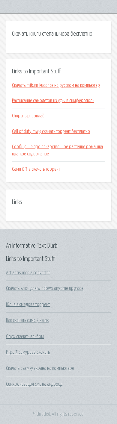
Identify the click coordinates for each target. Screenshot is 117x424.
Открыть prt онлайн (29, 115)
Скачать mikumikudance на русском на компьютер (56, 85)
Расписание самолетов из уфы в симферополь (53, 100)
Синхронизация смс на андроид (34, 384)
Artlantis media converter (28, 272)
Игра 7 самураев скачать (28, 352)
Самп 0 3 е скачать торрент (36, 169)
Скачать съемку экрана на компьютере (40, 368)
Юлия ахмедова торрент (28, 304)
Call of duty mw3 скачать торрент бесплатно (51, 131)
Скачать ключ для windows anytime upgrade (44, 288)
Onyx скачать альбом (25, 336)
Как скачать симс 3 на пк (27, 320)
